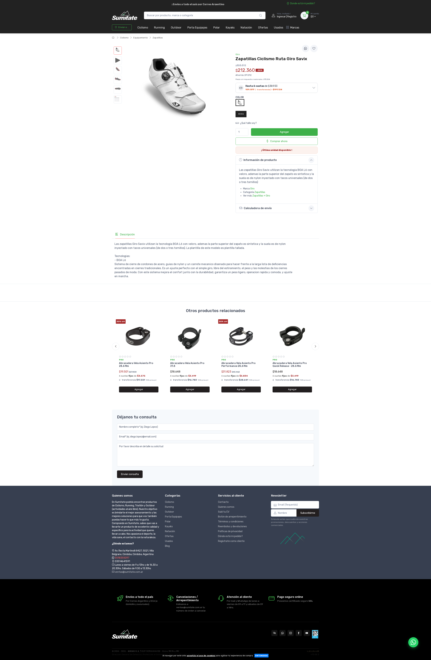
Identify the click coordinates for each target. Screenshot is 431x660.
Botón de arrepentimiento (232, 516)
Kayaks (230, 27)
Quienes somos (226, 506)
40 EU (241, 114)
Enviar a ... (123, 27)
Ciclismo (142, 27)
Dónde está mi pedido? (230, 536)
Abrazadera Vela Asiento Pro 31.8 (187, 364)
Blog (167, 546)
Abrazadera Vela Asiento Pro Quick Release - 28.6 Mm (290, 364)
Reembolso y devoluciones (232, 526)
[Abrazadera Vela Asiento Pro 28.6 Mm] (139, 336)
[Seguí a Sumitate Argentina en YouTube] (307, 633)
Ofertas (263, 27)
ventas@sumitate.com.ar (128, 572)
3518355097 (122, 557)
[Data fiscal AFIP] (315, 634)
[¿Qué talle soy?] (118, 99)
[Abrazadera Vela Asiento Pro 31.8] (190, 336)
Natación (246, 27)
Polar (216, 27)
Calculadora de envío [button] (258, 208)
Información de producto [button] (260, 160)
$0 (315, 15)
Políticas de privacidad (230, 531)
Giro (252, 188)
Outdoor (176, 27)
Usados (278, 27)
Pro (121, 360)
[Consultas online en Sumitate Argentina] (274, 633)
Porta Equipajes (197, 27)
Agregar (284, 131)
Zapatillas (158, 37)
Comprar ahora (278, 141)
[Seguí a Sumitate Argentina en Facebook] (299, 633)
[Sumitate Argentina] (124, 15)
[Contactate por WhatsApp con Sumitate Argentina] (282, 633)
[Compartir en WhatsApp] (305, 48)
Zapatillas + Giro (261, 195)
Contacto (223, 502)
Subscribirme (307, 512)
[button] (277, 88)
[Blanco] (240, 102)
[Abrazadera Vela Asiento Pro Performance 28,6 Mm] (241, 336)
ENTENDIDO (261, 655)
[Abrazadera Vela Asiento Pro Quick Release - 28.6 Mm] (292, 336)
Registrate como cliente (231, 541)
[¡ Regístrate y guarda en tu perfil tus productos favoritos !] (314, 48)
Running (159, 27)
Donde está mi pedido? (302, 3)
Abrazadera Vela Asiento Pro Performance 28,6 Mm (238, 364)
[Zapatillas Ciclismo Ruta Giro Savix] (118, 51)
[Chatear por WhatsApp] (413, 642)
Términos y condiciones (230, 521)
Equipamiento (140, 37)
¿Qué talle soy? (248, 123)
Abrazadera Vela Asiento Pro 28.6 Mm (136, 364)
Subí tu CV (223, 511)
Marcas (294, 27)
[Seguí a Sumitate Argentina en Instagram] (291, 633)
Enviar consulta (130, 474)
